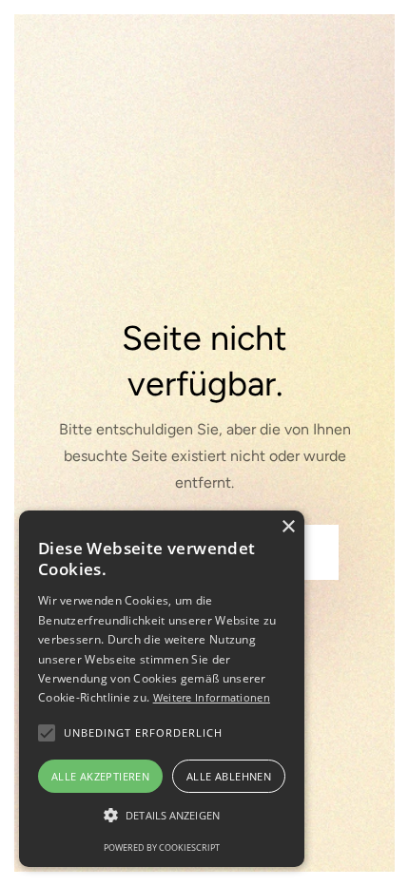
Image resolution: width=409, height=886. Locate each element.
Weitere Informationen (211, 697)
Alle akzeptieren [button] (100, 776)
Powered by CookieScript (162, 847)
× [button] (288, 527)
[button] (47, 733)
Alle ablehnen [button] (228, 776)
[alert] (161, 688)
